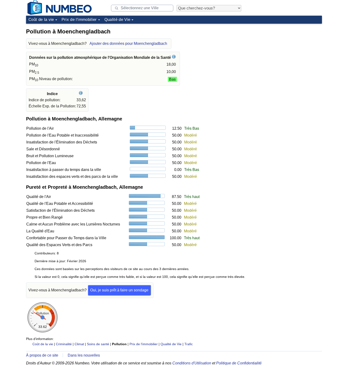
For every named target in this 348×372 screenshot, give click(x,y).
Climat (79, 344)
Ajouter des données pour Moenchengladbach (128, 43)
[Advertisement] (286, 55)
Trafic (188, 344)
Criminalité (64, 344)
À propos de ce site (42, 355)
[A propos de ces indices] (81, 94)
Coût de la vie (41, 19)
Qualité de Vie (117, 19)
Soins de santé (98, 344)
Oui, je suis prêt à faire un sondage (119, 290)
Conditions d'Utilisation (191, 363)
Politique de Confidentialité (239, 363)
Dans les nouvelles (84, 355)
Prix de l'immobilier (79, 19)
